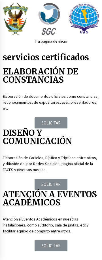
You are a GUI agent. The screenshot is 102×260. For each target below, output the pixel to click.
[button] (51, 122)
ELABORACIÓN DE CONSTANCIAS (40, 75)
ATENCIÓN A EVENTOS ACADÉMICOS (50, 198)
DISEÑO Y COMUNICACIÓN (37, 137)
